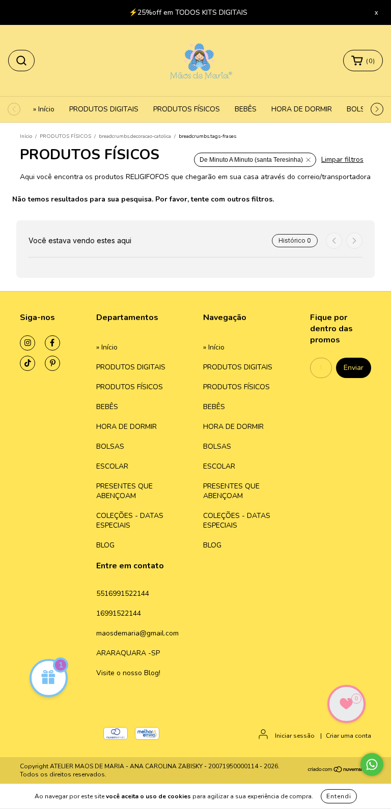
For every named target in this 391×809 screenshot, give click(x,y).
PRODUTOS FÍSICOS (186, 109)
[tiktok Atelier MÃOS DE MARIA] (27, 363)
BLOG (105, 545)
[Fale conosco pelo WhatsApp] (371, 764)
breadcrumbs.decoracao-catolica (135, 136)
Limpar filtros (342, 159)
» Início (43, 109)
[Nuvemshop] (339, 771)
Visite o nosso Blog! (128, 673)
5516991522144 (122, 593)
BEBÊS (246, 109)
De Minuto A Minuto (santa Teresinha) (251, 159)
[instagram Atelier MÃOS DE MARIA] (27, 343)
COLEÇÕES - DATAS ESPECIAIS (129, 520)
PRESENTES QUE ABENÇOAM (124, 491)
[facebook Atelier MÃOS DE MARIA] (52, 343)
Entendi (338, 796)
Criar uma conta (348, 736)
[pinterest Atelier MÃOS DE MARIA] (52, 363)
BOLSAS (361, 109)
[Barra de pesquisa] (21, 60)
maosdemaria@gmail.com (137, 633)
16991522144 (118, 613)
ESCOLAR (112, 466)
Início (26, 136)
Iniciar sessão (295, 736)
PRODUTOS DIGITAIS (103, 109)
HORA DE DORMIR (301, 109)
